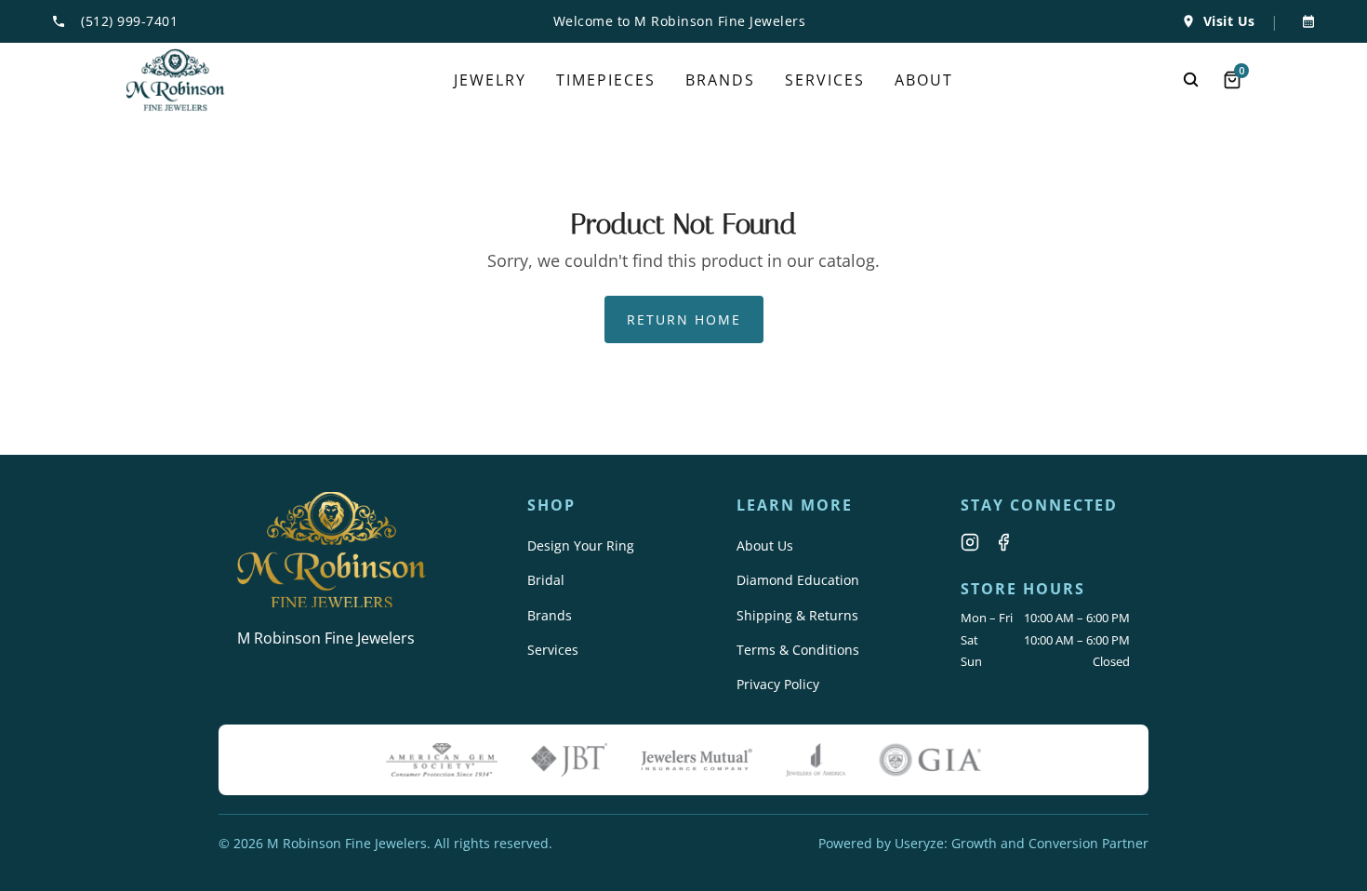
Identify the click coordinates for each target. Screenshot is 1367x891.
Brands (549, 615)
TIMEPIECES (606, 80)
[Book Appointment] (1305, 21)
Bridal (545, 580)
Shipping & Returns (797, 615)
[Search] (1191, 80)
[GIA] (930, 760)
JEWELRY (490, 80)
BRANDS (720, 80)
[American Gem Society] (442, 760)
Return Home (684, 319)
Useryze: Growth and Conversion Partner (1021, 843)
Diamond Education (798, 580)
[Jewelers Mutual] (696, 760)
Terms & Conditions (798, 649)
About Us (765, 545)
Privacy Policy (778, 684)
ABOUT (924, 80)
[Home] (175, 80)
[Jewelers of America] (815, 760)
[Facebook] (1003, 542)
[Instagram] (970, 542)
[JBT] (569, 760)
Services (552, 649)
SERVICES (825, 80)
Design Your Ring (580, 545)
